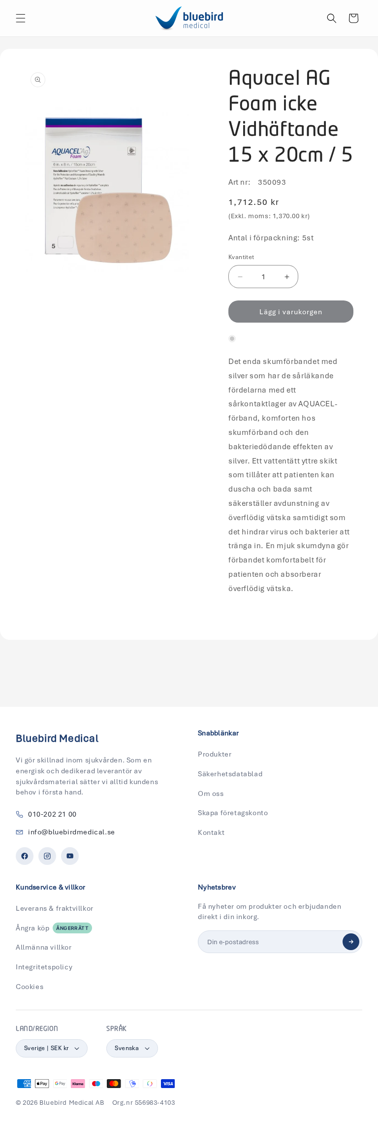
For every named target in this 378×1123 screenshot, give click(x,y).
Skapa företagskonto (233, 812)
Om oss (211, 793)
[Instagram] (47, 856)
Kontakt (211, 832)
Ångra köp (52, 928)
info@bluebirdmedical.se (71, 831)
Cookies (29, 986)
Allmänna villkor (44, 947)
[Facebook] (24, 856)
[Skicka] (351, 941)
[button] (21, 18)
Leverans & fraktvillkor (55, 908)
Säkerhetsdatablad (230, 773)
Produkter (214, 754)
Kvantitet (241, 257)
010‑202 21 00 (52, 814)
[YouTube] (70, 856)
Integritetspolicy (44, 966)
